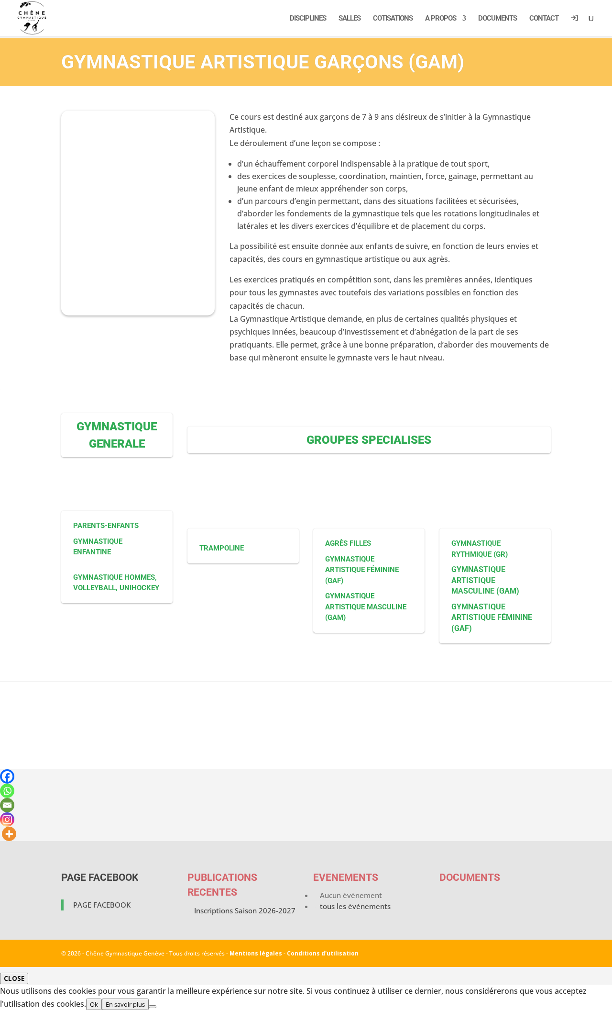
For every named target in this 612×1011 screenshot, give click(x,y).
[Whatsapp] (7, 791)
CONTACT (543, 18)
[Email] (7, 805)
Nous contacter (306, 740)
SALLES (350, 18)
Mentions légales (256, 953)
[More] (9, 834)
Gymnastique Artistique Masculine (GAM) (365, 607)
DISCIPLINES (308, 18)
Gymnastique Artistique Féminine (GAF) (362, 570)
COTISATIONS (393, 18)
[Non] (152, 1006)
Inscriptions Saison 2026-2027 (244, 910)
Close (14, 978)
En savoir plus (125, 1004)
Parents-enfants (106, 525)
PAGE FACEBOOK (99, 877)
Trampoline (221, 548)
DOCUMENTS (497, 18)
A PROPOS (440, 18)
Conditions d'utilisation (323, 953)
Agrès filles (348, 543)
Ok (94, 1004)
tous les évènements (355, 906)
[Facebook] (7, 776)
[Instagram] (7, 819)
